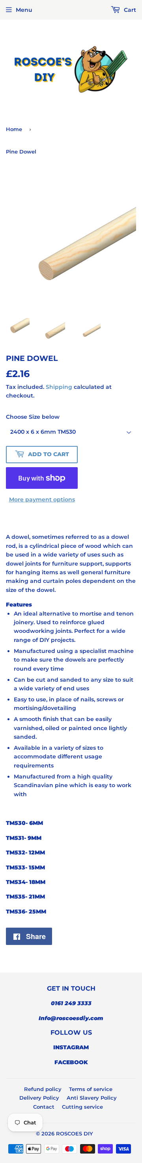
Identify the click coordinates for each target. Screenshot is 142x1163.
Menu (24, 9)
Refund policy (43, 1089)
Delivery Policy (39, 1098)
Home (14, 129)
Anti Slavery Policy (92, 1098)
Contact (43, 1107)
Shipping (59, 386)
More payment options (42, 499)
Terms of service (90, 1089)
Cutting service (82, 1107)
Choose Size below (33, 416)
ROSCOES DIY (74, 1133)
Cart (129, 9)
